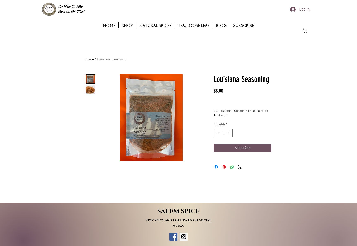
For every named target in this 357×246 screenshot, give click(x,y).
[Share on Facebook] (216, 166)
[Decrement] (217, 133)
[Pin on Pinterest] (224, 166)
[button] (305, 30)
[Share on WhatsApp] (232, 166)
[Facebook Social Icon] (173, 237)
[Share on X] (239, 166)
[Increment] (229, 133)
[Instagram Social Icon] (184, 237)
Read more (220, 115)
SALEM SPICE (178, 211)
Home (90, 59)
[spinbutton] (223, 133)
